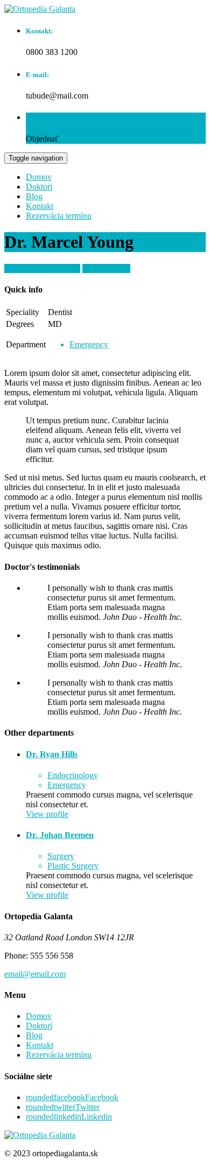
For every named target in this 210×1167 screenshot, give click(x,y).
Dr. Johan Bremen (60, 835)
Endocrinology (72, 775)
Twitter (63, 1107)
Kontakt (39, 206)
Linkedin (69, 1116)
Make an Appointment (42, 268)
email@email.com (35, 974)
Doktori (39, 186)
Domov (39, 176)
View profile (47, 814)
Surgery (60, 856)
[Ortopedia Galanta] (39, 8)
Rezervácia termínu (59, 215)
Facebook (72, 1097)
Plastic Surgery (73, 865)
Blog (34, 196)
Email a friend (106, 268)
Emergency (88, 344)
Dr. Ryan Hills (52, 754)
